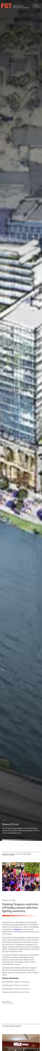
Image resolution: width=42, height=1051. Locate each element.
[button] (36, 6)
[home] (15, 6)
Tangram (17, 929)
